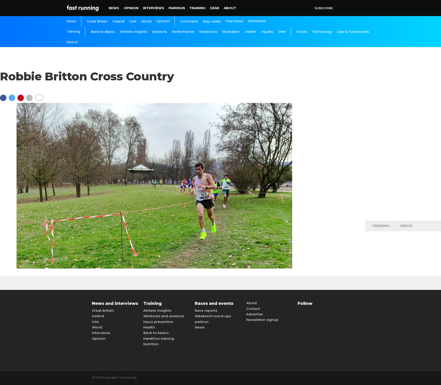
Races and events (214, 303)
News (114, 8)
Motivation (231, 32)
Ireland (118, 21)
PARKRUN (177, 8)
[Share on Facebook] (4, 100)
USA (132, 21)
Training (197, 8)
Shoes (302, 32)
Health (250, 32)
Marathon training (158, 338)
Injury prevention (158, 321)
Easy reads (212, 21)
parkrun (202, 321)
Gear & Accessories (353, 32)
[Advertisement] (403, 145)
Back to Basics (103, 32)
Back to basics (156, 332)
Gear (214, 8)
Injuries (267, 32)
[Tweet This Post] (13, 100)
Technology (322, 32)
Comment (189, 21)
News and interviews (115, 303)
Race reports (206, 310)
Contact (253, 308)
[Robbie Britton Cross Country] (154, 267)
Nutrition (151, 344)
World (146, 21)
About (230, 8)
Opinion (131, 8)
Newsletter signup (262, 319)
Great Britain (97, 21)
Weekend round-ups (213, 316)
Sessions (159, 32)
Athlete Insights (133, 32)
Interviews (153, 8)
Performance (183, 32)
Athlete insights (157, 310)
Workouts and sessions (163, 316)
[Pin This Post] (21, 100)
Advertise (254, 314)
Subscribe (323, 8)
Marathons (208, 32)
